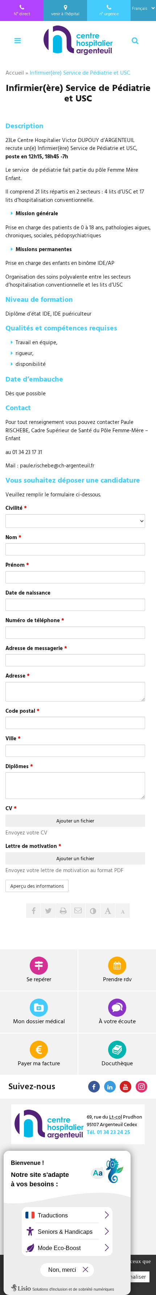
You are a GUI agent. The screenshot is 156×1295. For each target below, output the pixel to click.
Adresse (17, 676)
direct (22, 13)
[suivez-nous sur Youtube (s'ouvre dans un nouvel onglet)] (125, 1086)
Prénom (17, 565)
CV (11, 808)
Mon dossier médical (39, 1021)
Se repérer (38, 979)
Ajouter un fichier (75, 820)
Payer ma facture (39, 1063)
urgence (109, 13)
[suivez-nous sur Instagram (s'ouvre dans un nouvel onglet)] (141, 1086)
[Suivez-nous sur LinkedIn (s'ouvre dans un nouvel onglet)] (110, 1086)
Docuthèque (117, 1063)
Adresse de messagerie (36, 648)
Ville (13, 738)
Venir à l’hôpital (65, 13)
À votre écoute (117, 1021)
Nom (13, 537)
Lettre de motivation (33, 846)
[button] (78, 910)
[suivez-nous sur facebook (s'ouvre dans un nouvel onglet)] (94, 1086)
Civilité (16, 508)
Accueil (14, 72)
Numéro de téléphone (34, 620)
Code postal (22, 711)
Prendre (117, 979)
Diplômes (19, 766)
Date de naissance (27, 593)
